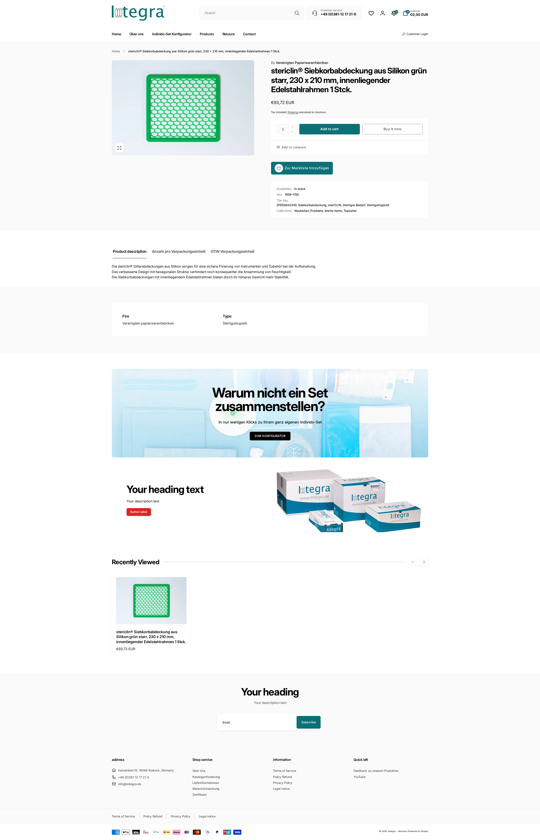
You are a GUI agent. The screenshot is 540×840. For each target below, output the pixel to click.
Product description (130, 251)
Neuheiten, (302, 210)
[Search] (297, 13)
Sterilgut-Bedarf (354, 205)
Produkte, (317, 210)
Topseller (350, 210)
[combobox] (251, 13)
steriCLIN (334, 205)
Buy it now (392, 129)
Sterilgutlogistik (378, 205)
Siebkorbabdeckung (312, 205)
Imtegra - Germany (397, 831)
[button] (415, 13)
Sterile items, (333, 210)
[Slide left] (412, 561)
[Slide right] (423, 561)
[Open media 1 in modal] (183, 108)
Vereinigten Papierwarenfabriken (299, 63)
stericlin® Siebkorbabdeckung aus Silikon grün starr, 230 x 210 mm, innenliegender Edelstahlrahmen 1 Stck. (151, 637)
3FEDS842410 (287, 205)
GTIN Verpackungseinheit (232, 251)
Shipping (293, 112)
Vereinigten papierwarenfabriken (148, 323)
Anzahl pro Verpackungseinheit (178, 251)
